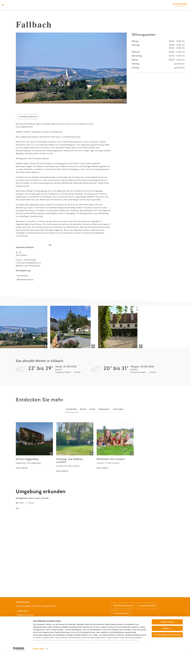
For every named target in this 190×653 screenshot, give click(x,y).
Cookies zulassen (167, 622)
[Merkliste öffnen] (11, 4)
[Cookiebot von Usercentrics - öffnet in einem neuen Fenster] (18, 648)
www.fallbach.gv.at (32, 266)
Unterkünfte (71, 409)
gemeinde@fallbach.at (31, 263)
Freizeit (83, 409)
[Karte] (8, 4)
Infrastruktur (118, 409)
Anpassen (166, 628)
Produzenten (104, 409)
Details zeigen (38, 649)
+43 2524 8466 (29, 260)
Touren (92, 409)
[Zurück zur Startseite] (180, 5)
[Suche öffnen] (14, 4)
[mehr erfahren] (34, 445)
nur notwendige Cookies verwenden (167, 635)
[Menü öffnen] (2, 4)
